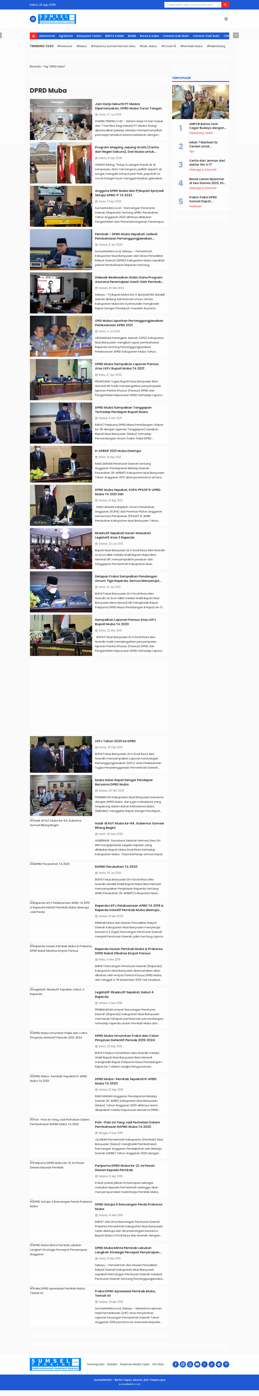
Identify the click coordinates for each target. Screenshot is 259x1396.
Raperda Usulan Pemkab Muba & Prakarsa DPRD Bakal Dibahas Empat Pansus (128, 951)
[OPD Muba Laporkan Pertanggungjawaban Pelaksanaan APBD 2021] (61, 336)
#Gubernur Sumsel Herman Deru (113, 46)
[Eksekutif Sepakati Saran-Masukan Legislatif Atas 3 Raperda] (61, 548)
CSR (226, 36)
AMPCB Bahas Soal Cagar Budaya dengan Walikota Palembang (206, 128)
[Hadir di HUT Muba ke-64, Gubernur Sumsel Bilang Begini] (61, 838)
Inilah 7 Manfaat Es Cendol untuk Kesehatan (203, 146)
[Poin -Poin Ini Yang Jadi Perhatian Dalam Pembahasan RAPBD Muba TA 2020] (61, 1137)
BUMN (132, 36)
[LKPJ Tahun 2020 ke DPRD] (61, 754)
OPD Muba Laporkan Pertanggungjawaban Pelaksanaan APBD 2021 (129, 323)
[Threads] (190, 1364)
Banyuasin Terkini (89, 36)
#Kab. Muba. (148, 46)
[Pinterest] (226, 1364)
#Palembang (216, 46)
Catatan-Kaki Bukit (206, 36)
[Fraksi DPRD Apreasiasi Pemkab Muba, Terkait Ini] (61, 1306)
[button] (225, 5)
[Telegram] (219, 1364)
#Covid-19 (169, 46)
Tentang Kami (95, 1364)
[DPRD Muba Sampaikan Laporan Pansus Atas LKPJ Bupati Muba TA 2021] (61, 379)
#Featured (64, 46)
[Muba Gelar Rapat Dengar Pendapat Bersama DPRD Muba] (61, 795)
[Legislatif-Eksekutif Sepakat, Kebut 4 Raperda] (61, 1007)
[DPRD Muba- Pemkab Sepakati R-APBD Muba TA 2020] (61, 1094)
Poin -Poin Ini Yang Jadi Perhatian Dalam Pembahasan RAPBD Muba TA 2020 (127, 1124)
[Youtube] (197, 1364)
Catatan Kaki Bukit (176, 36)
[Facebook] (176, 1364)
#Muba (81, 46)
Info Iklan (158, 1364)
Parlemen (195, 206)
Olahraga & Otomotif (203, 169)
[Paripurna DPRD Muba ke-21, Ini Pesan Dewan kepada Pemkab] (61, 1179)
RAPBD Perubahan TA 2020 (116, 866)
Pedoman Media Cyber (135, 1364)
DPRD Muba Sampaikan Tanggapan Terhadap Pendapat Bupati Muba (123, 409)
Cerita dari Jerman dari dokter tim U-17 (207, 163)
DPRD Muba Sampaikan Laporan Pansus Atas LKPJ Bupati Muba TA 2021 (127, 366)
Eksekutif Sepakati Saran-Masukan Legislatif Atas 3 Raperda (123, 535)
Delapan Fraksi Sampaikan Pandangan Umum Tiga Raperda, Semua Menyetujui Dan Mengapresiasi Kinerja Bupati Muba (127, 580)
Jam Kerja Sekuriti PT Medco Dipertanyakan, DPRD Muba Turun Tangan (128, 106)
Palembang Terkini (201, 133)
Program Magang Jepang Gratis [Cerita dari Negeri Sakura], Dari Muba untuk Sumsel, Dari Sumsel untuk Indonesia (127, 151)
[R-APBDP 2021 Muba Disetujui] (61, 464)
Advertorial (47, 36)
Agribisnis (66, 36)
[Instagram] (183, 1364)
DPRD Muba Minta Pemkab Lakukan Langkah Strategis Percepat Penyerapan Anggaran (127, 1252)
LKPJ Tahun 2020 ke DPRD (115, 741)
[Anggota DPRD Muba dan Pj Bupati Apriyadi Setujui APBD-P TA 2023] (61, 206)
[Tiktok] (212, 1364)
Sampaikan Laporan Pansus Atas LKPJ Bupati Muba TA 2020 (125, 622)
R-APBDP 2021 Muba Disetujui (118, 451)
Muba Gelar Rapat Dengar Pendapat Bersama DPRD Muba (124, 782)
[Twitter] (204, 1364)
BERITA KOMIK (114, 36)
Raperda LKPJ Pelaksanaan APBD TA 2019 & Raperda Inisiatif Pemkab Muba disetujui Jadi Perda (129, 910)
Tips (191, 151)
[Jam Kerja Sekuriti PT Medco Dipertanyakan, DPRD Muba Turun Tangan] (61, 119)
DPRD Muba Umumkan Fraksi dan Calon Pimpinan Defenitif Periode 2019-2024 (127, 1038)
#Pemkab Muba (191, 46)
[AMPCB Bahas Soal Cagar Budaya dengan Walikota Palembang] (200, 102)
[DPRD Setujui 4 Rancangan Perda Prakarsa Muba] (61, 1219)
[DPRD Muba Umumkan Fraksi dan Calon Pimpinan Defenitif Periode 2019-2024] (61, 1051)
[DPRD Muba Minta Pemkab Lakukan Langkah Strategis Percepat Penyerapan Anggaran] (61, 1263)
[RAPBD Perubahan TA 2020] (61, 880)
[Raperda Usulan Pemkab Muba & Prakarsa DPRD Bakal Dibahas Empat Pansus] (61, 964)
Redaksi (112, 1364)
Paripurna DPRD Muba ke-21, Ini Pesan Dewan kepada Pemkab (125, 1167)
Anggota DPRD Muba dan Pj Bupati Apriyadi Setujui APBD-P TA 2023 (129, 193)
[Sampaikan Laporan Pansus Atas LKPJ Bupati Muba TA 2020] (61, 635)
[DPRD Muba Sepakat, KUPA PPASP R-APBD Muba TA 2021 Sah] (61, 505)
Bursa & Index (149, 36)
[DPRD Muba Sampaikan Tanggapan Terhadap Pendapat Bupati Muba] (61, 423)
